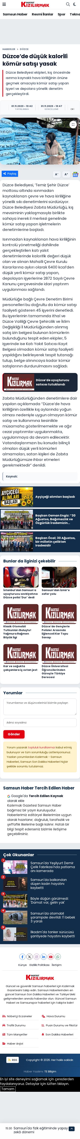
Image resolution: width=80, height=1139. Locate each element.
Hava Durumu (56, 1016)
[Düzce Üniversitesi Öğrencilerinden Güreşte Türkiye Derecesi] (59, 653)
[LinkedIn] (44, 957)
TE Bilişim (50, 1071)
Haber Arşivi (15, 1043)
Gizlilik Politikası (39, 965)
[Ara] (67, 4)
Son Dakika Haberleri (59, 1034)
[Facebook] (22, 957)
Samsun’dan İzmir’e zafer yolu (56, 592)
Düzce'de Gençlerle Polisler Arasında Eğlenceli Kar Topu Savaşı (56, 632)
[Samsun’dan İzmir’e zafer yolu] (59, 577)
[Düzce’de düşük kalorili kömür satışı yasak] (40, 141)
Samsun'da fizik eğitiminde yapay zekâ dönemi (41, 1130)
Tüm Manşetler (17, 1034)
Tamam (7, 1089)
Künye (22, 965)
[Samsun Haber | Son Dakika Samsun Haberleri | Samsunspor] (35, 4)
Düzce (24, 49)
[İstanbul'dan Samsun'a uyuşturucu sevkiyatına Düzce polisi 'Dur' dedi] (21, 577)
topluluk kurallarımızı (42, 747)
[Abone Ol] (75, 174)
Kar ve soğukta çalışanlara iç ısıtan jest (20, 668)
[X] (29, 957)
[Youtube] (51, 957)
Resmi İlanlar (42, 14)
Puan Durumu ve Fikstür (62, 1025)
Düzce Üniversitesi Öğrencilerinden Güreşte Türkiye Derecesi (55, 671)
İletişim (57, 965)
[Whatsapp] (58, 957)
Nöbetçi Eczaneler (19, 1016)
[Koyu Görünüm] (74, 4)
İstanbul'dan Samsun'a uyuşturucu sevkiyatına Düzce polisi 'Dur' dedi (20, 593)
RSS (14, 1060)
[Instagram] (36, 957)
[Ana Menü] (4, 4)
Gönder (14, 734)
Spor (61, 14)
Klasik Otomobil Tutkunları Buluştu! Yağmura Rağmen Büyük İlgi (17, 632)
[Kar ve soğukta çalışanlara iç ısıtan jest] (21, 653)
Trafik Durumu (16, 1025)
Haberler (8, 49)
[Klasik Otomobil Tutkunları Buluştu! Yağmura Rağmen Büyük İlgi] (21, 614)
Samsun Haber (15, 14)
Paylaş (11, 174)
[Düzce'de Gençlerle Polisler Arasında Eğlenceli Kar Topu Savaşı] (59, 614)
